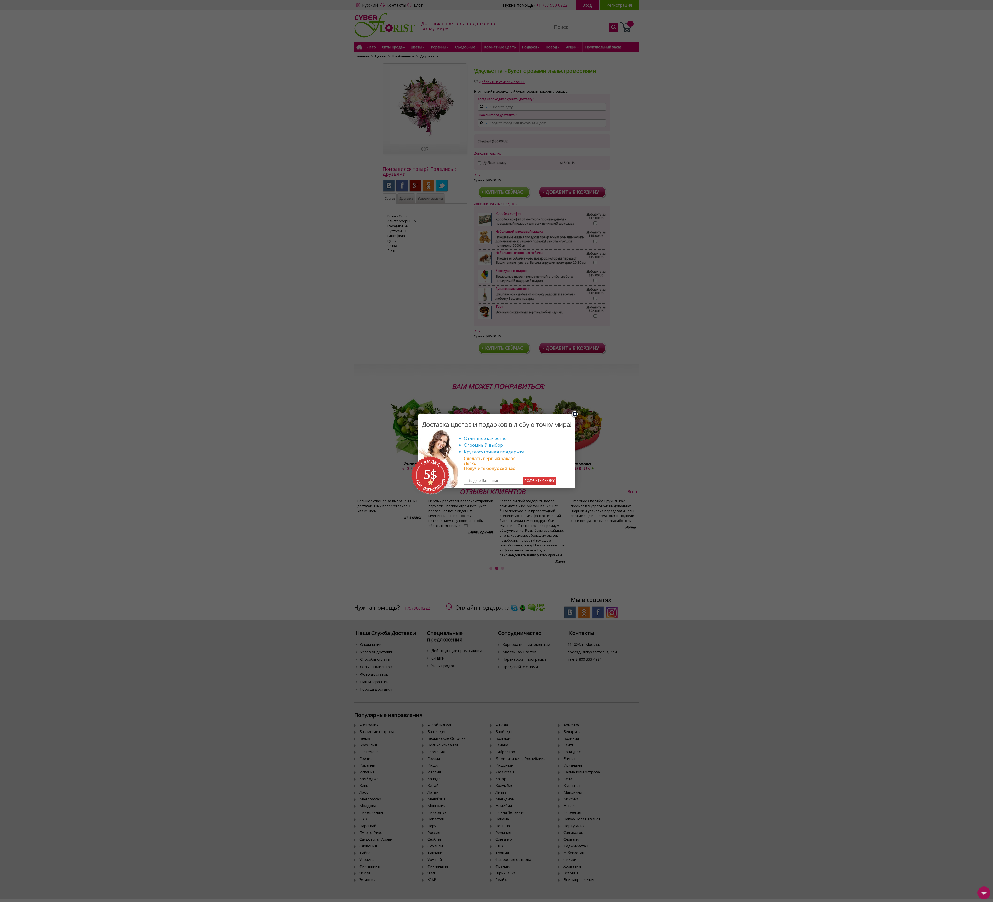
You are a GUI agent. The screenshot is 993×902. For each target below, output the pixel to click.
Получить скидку (539, 481)
